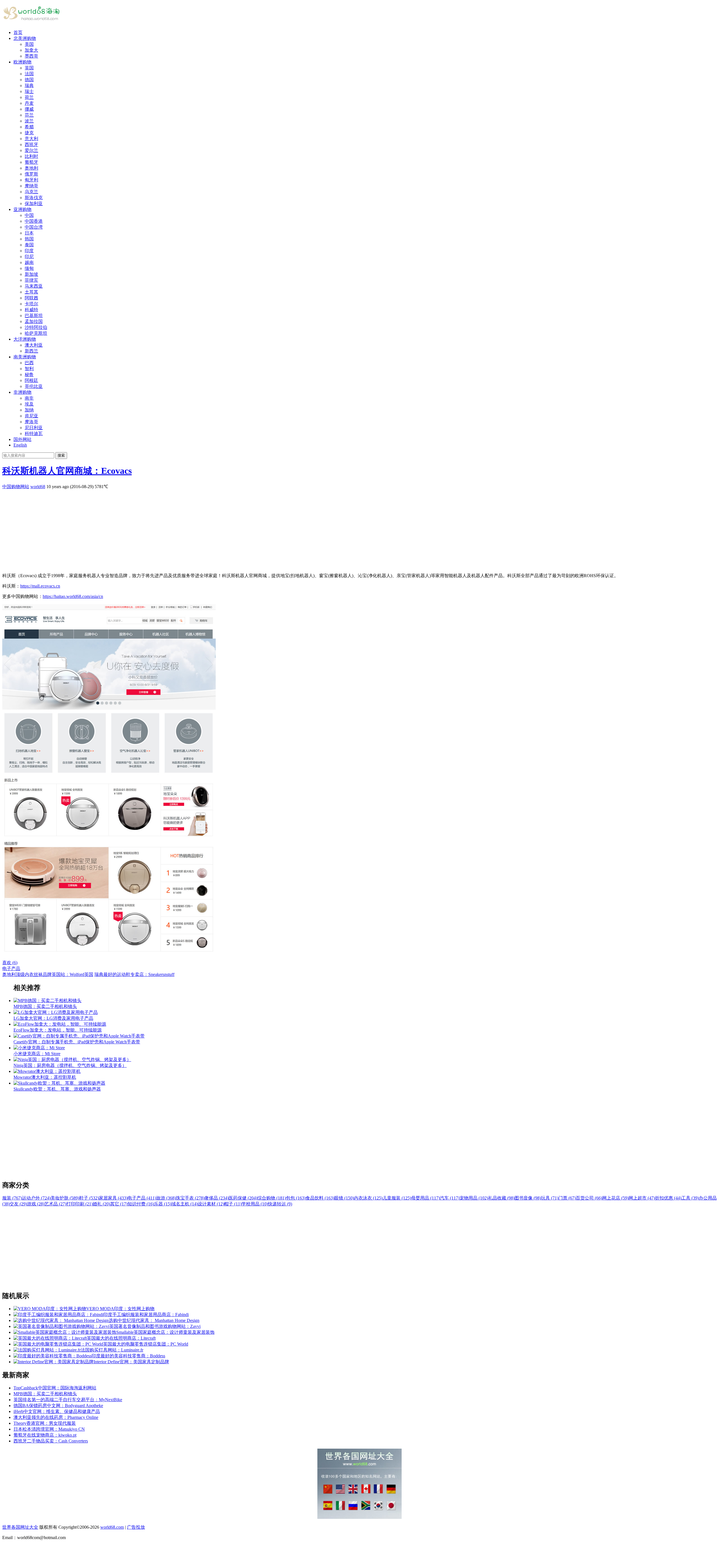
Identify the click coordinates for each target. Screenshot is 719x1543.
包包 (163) (296, 1198)
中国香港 (34, 221)
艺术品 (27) (55, 1203)
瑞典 (29, 85)
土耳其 (31, 292)
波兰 (29, 121)
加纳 (29, 410)
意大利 (31, 138)
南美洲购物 (24, 356)
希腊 (29, 126)
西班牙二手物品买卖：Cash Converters (50, 1441)
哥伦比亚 (34, 386)
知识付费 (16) (141, 1203)
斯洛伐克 (34, 197)
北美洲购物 (24, 38)
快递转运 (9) (280, 1203)
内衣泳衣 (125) (368, 1198)
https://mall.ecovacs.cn (40, 586)
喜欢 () (9, 962)
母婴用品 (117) (425, 1198)
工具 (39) (690, 1198)
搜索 (61, 455)
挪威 (29, 109)
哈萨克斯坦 (36, 333)
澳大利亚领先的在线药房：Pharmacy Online (55, 1417)
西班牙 (31, 144)
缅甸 (29, 268)
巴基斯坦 (34, 315)
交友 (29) (18, 1203)
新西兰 (31, 351)
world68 (37, 486)
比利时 (31, 156)
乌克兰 (31, 191)
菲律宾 (31, 280)
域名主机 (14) (184, 1203)
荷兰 (29, 97)
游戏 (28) (35, 1203)
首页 (17, 32)
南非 (29, 398)
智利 (29, 368)
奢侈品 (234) (216, 1198)
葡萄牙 (31, 162)
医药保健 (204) (243, 1198)
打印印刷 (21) (79, 1203)
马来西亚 (34, 286)
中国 (29, 215)
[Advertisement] (170, 529)
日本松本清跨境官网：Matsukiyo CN (49, 1429)
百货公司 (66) (589, 1198)
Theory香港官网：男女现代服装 (44, 1423)
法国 (29, 73)
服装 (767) (12, 1198)
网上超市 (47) (642, 1198)
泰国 (29, 244)
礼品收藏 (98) (501, 1198)
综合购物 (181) (271, 1198)
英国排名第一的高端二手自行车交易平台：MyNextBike (67, 1399)
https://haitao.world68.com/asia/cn (73, 596)
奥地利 (31, 168)
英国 (29, 67)
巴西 (29, 362)
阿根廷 (31, 380)
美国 (29, 44)
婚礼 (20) (101, 1203)
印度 (29, 250)
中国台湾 (34, 227)
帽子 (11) (233, 1203)
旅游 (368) (166, 1198)
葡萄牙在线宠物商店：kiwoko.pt (44, 1435)
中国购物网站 (15, 486)
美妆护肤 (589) (65, 1198)
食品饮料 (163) (320, 1198)
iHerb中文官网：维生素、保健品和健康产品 (56, 1411)
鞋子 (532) (89, 1198)
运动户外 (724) (36, 1198)
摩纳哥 (31, 185)
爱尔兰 (31, 150)
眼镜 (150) (344, 1198)
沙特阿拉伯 (36, 327)
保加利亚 (34, 203)
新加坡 (31, 274)
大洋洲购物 (24, 339)
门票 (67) (567, 1198)
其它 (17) (119, 1203)
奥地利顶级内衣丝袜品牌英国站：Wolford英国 (47, 974)
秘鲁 (29, 374)
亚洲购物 (22, 209)
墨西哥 (31, 56)
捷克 (29, 132)
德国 (29, 79)
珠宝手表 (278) (190, 1198)
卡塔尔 (31, 303)
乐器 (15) (162, 1203)
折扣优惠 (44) (668, 1198)
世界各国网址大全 (20, 1527)
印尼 (29, 256)
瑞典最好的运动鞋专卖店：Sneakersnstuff (134, 974)
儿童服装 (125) (397, 1198)
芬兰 (29, 115)
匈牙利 (31, 179)
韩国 (29, 238)
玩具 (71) (549, 1198)
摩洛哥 (31, 421)
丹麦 (29, 103)
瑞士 (29, 91)
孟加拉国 (34, 321)
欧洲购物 (22, 62)
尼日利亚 (34, 427)
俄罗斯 (31, 174)
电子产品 (11, 968)
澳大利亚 (34, 345)
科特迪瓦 (34, 433)
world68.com (112, 1527)
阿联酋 (31, 297)
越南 (29, 262)
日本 (29, 233)
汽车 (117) (449, 1198)
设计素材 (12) (211, 1203)
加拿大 (31, 50)
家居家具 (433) (113, 1198)
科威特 (31, 309)
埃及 (29, 404)
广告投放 (136, 1527)
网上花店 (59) (615, 1198)
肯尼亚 (31, 415)
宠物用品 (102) (473, 1198)
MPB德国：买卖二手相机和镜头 (45, 1393)
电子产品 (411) (142, 1198)
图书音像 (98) (528, 1198)
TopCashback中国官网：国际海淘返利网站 (54, 1387)
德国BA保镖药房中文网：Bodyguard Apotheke (58, 1405)
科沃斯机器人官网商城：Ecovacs (67, 471)
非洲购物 (22, 392)
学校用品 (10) (255, 1203)
